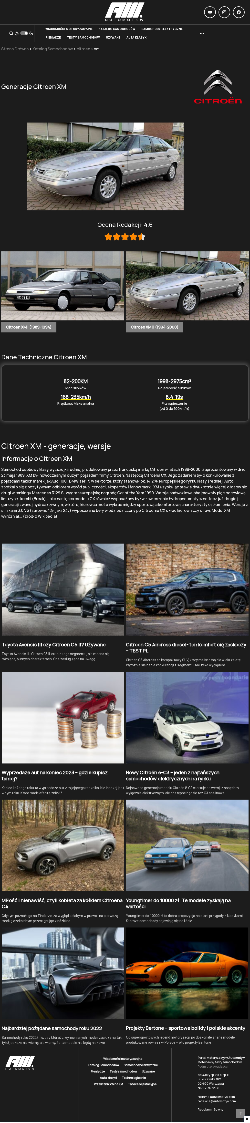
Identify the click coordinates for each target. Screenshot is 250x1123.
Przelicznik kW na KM (108, 1084)
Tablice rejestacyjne (142, 1084)
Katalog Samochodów (52, 49)
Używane (148, 1071)
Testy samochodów (123, 1071)
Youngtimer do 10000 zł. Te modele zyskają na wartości (178, 903)
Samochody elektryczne (141, 1065)
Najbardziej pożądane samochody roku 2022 (52, 1028)
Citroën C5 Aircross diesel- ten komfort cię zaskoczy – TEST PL (186, 647)
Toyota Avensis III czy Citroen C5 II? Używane (54, 644)
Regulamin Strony (210, 1109)
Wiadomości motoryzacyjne (122, 1059)
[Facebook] (239, 12)
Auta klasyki (108, 1078)
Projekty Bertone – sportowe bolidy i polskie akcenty (185, 1028)
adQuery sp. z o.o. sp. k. (213, 1075)
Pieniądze (98, 1071)
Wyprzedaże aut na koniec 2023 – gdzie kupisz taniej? (55, 775)
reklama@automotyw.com (216, 1097)
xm (97, 49)
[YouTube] (210, 12)
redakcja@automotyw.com (217, 1101)
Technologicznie (134, 1078)
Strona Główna (15, 49)
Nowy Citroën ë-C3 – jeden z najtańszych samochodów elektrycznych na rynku (172, 775)
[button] (11, 33)
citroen (83, 49)
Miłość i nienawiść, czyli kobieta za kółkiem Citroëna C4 (62, 903)
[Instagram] (224, 12)
